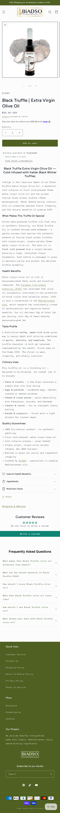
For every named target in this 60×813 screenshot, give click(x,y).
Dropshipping (13, 712)
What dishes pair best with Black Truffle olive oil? (28, 620)
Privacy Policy (14, 681)
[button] (3, 12)
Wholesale (11, 706)
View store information (19, 161)
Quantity (6, 127)
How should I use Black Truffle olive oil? (25, 609)
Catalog (10, 719)
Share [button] (9, 497)
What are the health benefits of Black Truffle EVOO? (26, 574)
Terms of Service (16, 687)
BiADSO (23, 461)
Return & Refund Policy (19, 674)
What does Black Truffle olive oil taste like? (27, 597)
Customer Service (16, 654)
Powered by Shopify (36, 808)
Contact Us (12, 661)
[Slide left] (23, 86)
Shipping (5, 116)
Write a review (30, 534)
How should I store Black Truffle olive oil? (27, 586)
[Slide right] (36, 86)
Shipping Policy (15, 667)
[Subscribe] (51, 774)
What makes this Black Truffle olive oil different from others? (27, 563)
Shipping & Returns (14, 506)
